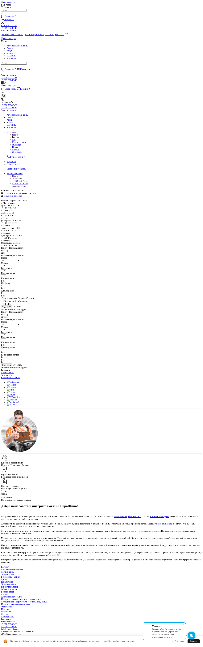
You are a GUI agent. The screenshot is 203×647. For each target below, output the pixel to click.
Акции (10, 51)
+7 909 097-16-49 (9, 28)
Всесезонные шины (10, 577)
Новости (5, 609)
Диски (10, 48)
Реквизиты (6, 619)
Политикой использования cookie (121, 641)
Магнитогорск (19, 142)
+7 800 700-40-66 (9, 25)
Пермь (15, 147)
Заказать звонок (8, 110)
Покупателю (7, 582)
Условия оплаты (8, 584)
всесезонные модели (159, 516)
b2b (13, 139)
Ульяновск (17, 152)
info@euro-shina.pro (13, 196)
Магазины (11, 55)
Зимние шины (8, 574)
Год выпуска (7, 268)
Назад (15, 134)
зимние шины (134, 516)
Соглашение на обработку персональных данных (24, 602)
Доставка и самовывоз (11, 597)
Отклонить (179, 641)
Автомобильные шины (17, 46)
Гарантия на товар (9, 587)
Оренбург (16, 144)
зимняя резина (168, 524)
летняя (156, 524)
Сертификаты (7, 616)
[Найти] (2, 13)
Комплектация (8, 273)
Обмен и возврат (9, 589)
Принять (193, 641)
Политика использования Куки (16, 604)
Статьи (4, 614)
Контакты (11, 58)
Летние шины (7, 572)
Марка (4, 258)
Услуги (10, 53)
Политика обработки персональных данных (22, 599)
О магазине (6, 607)
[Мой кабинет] (2, 23)
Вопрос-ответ (7, 592)
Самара (15, 149)
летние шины (120, 516)
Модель (4, 263)
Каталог (5, 567)
